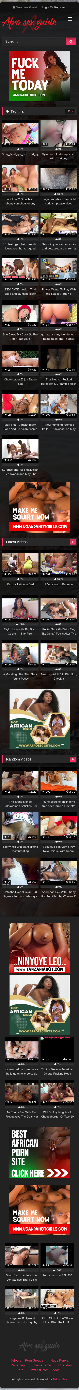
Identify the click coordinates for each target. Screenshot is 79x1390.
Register (59, 7)
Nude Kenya (59, 1360)
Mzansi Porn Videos (45, 1370)
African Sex (59, 1379)
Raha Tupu (19, 1365)
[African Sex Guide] (32, 24)
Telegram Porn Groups (27, 1360)
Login (45, 7)
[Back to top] (66, 1378)
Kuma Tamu (42, 1365)
